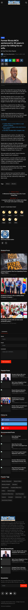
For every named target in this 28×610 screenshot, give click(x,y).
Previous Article (15, 192)
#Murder (14, 183)
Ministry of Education (6, 481)
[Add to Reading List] (6, 63)
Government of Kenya (7, 500)
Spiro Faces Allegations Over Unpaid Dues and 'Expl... (19, 383)
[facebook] (2, 593)
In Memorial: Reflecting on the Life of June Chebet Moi (14, 194)
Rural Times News (20, 494)
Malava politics (5, 487)
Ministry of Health (6, 484)
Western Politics (17, 481)
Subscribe (23, 585)
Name (2, 336)
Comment (3, 349)
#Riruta (7, 183)
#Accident (10, 497)
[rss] (14, 593)
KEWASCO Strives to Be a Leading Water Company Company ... (12, 296)
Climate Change (11, 490)
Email (2, 342)
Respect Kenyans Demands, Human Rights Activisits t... (19, 390)
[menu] (2, 2)
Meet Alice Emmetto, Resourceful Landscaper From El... (19, 445)
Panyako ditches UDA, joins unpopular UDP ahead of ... (19, 375)
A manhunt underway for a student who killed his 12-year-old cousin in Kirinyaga (14, 200)
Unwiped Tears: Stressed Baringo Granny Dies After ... (19, 568)
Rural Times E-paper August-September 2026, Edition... (19, 452)
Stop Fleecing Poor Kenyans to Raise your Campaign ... (19, 468)
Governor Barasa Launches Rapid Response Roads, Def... (19, 460)
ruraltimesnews (4, 274)
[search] (26, 2)
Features (4, 497)
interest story (18, 497)
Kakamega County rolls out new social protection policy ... (12, 320)
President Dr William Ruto (7, 494)
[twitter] (6, 593)
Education (14, 484)
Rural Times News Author (7, 239)
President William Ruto (16, 487)
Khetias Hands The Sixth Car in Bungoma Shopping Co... (19, 406)
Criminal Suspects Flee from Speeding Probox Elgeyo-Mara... (14, 272)
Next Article (13, 198)
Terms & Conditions (6, 606)
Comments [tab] (4, 331)
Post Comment (6, 361)
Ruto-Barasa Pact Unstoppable (16, 437)
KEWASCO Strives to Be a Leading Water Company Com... (18, 399)
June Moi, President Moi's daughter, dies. (14, 130)
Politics (3, 490)
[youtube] (10, 593)
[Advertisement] (14, 20)
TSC (25, 497)
